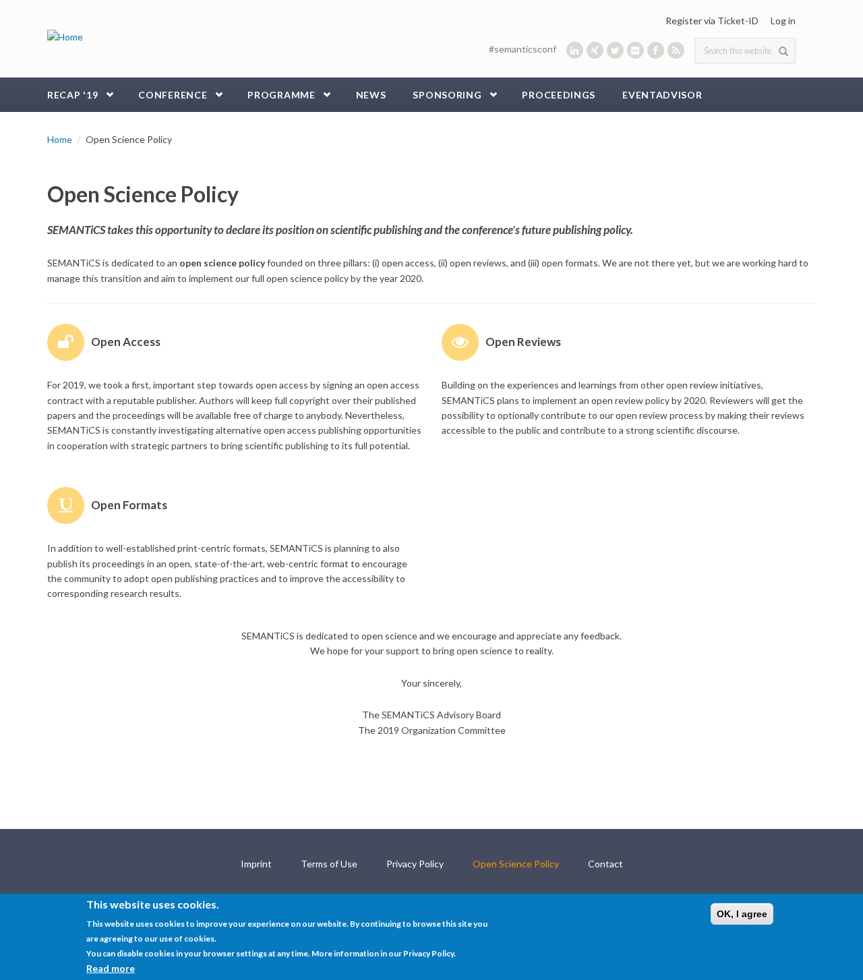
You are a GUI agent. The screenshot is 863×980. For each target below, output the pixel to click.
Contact (605, 863)
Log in (783, 20)
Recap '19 (72, 94)
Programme (281, 94)
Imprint (256, 863)
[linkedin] (574, 50)
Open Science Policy (516, 863)
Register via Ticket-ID (711, 20)
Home (59, 139)
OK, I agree (742, 914)
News (371, 94)
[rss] (675, 50)
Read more (110, 967)
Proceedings (558, 94)
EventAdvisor (662, 94)
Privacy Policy (415, 863)
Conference (172, 94)
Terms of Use (329, 863)
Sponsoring (447, 94)
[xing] (595, 50)
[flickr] (635, 50)
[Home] (65, 36)
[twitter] (615, 50)
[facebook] (655, 50)
